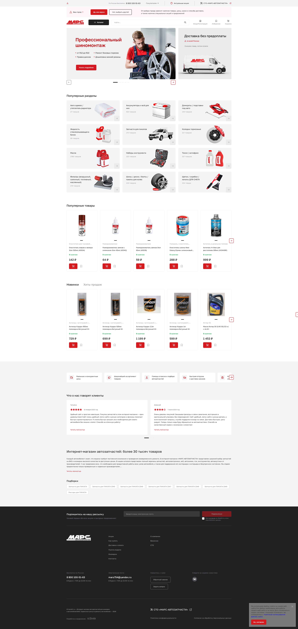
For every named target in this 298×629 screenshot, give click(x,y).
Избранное (216, 24)
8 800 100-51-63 (133, 3)
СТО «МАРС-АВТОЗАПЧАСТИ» (215, 3)
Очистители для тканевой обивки (79, 244)
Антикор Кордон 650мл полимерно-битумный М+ (79, 328)
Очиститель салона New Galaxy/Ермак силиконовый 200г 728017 (181, 249)
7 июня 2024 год (174, 410)
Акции (111, 536)
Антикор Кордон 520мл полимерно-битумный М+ (113, 328)
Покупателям (151, 3)
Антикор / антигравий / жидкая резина (78, 323)
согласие (212, 518)
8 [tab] (128, 82)
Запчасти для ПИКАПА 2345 (103, 487)
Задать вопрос (159, 587)
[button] (231, 377)
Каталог (100, 22)
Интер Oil (207, 323)
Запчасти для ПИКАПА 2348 (187, 487)
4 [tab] (122, 82)
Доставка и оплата (116, 545)
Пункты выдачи (114, 550)
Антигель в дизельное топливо (215, 244)
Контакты (112, 559)
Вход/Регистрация (200, 24)
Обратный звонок (160, 580)
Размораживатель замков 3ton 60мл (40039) (148, 249)
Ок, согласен (258, 622)
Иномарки (112, 554)
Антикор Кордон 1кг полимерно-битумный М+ (180, 328)
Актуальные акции (181, 3)
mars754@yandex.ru (120, 577)
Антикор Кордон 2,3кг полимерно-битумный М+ (146, 328)
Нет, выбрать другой (120, 12)
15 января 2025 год (91, 410)
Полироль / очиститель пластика (179, 244)
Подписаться (217, 514)
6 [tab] (125, 82)
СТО (152, 545)
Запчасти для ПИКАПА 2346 (131, 487)
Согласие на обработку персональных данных (212, 618)
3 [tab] (120, 82)
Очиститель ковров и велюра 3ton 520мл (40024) (81, 249)
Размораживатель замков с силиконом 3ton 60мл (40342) (115, 249)
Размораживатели (110, 244)
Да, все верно (99, 12)
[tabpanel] (121, 53)
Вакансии (154, 541)
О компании (155, 536)
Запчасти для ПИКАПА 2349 (216, 487)
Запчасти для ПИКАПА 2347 (159, 487)
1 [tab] (115, 82)
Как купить (113, 541)
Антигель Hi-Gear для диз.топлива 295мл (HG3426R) (215, 249)
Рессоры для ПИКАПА (77, 492)
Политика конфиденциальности (163, 618)
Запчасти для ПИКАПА (78, 487)
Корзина (228, 24)
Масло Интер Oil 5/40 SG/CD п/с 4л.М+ (216, 328)
